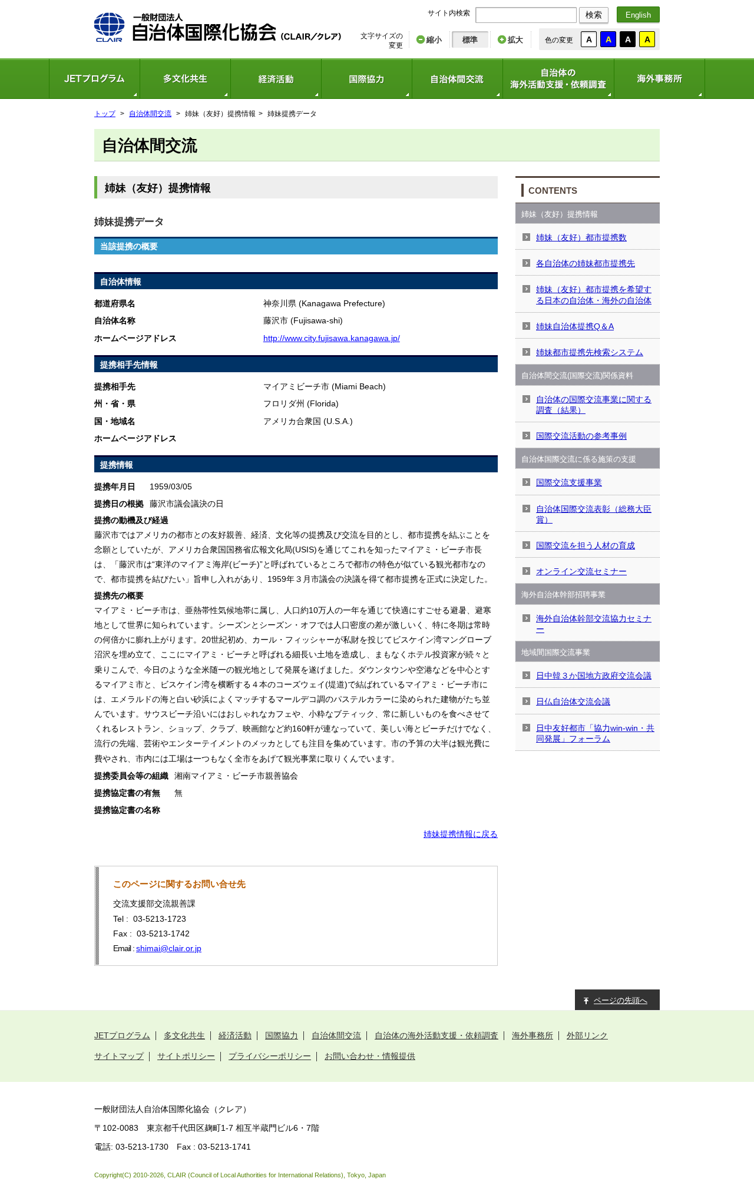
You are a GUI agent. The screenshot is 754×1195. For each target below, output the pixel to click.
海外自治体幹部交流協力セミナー (594, 624)
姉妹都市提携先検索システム (589, 352)
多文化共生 (185, 78)
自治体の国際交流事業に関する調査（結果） (594, 405)
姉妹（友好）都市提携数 (581, 237)
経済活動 (275, 78)
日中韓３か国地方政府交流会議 (594, 675)
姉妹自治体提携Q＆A (575, 326)
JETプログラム (94, 78)
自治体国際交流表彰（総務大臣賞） (594, 514)
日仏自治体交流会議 (573, 701)
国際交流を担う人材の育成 (585, 545)
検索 (594, 14)
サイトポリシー (186, 1056)
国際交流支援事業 (569, 482)
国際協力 (366, 78)
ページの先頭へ (620, 1000)
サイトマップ (119, 1056)
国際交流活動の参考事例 (581, 436)
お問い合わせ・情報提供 (370, 1056)
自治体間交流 (457, 78)
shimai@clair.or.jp (168, 948)
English (638, 15)
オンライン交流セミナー (581, 571)
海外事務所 (659, 78)
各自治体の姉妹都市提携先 (585, 263)
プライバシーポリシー (270, 1056)
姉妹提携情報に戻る (461, 834)
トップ (104, 114)
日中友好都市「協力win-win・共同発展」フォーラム (595, 733)
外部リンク (587, 1035)
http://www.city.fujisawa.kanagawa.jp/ (331, 338)
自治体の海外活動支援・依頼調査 (558, 78)
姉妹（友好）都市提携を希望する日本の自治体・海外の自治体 (594, 294)
